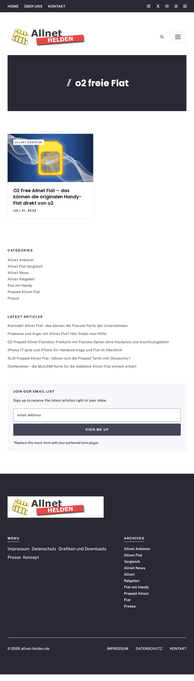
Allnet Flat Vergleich (25, 266)
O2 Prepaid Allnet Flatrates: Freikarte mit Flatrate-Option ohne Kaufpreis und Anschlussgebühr (88, 342)
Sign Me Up (97, 429)
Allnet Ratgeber (21, 279)
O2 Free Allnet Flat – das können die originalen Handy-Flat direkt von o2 (47, 196)
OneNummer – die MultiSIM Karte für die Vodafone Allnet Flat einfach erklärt (72, 366)
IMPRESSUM (117, 648)
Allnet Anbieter (28, 142)
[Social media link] (148, 6)
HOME (13, 6)
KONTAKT (56, 6)
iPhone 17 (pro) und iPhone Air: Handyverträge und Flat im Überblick (65, 350)
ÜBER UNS (33, 6)
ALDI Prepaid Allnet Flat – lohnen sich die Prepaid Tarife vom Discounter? (69, 358)
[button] (161, 37)
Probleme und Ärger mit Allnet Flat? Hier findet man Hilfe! (57, 334)
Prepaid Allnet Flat (24, 292)
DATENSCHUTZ (149, 648)
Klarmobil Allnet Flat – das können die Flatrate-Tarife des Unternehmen (68, 326)
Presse (13, 298)
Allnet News (18, 273)
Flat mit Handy (20, 285)
